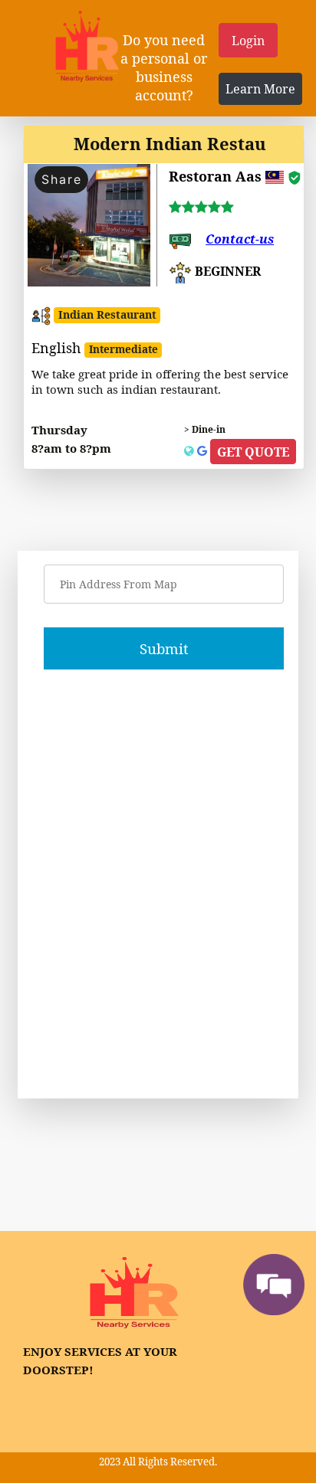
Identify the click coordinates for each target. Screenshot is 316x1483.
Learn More (260, 88)
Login (248, 40)
